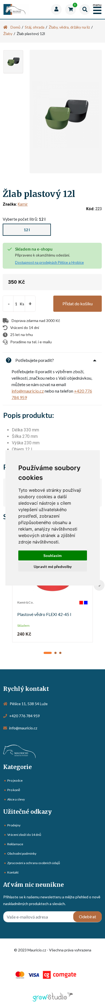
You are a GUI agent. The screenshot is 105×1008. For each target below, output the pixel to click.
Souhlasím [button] (52, 555)
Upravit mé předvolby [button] (53, 566)
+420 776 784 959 (24, 715)
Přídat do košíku (77, 303)
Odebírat (87, 916)
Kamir (23, 204)
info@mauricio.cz (28, 390)
